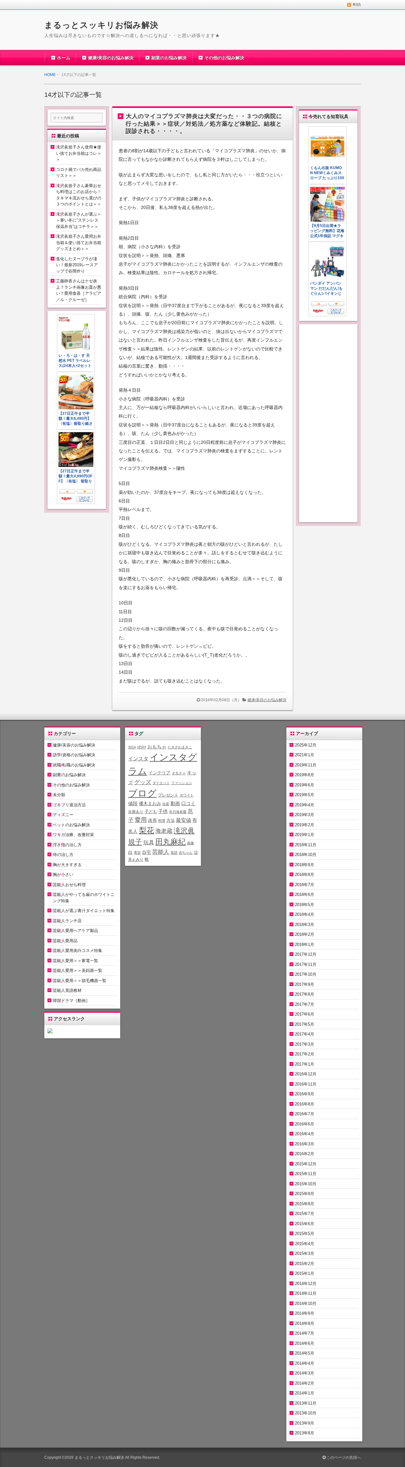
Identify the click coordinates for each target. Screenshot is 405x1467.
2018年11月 (305, 844)
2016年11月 (305, 1084)
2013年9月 (304, 1423)
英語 (174, 852)
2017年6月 (304, 1014)
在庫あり (135, 811)
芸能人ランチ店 (67, 920)
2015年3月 (304, 1253)
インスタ (138, 758)
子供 (163, 811)
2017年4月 (304, 1034)
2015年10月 (305, 1183)
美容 (137, 852)
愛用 (141, 819)
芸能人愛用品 (65, 940)
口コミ (188, 803)
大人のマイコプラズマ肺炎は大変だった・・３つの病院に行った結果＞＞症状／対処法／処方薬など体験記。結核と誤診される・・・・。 (204, 123)
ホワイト (187, 795)
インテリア (159, 772)
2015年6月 (304, 1223)
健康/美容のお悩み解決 (111, 57)
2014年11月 (305, 1293)
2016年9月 (304, 1094)
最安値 (183, 820)
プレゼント (168, 795)
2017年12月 (305, 954)
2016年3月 (304, 1144)
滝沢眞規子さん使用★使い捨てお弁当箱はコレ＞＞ (78, 153)
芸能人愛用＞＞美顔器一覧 (77, 970)
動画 (175, 803)
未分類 (59, 794)
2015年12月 (305, 1164)
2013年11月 (305, 1403)
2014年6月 (304, 1343)
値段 (133, 803)
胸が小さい (63, 874)
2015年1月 (304, 1273)
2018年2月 (304, 934)
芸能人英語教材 (67, 990)
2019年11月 (305, 765)
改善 (152, 820)
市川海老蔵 (177, 812)
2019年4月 (304, 805)
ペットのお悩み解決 (71, 824)
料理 (161, 820)
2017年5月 (304, 1024)
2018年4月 (304, 914)
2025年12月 (305, 745)
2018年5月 (304, 904)
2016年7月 (304, 1113)
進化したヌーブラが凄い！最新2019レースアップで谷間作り (77, 265)
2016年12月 (305, 1074)
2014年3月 (304, 1373)
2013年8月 (304, 1433)
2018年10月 (305, 854)
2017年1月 (304, 1064)
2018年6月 (304, 894)
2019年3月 (304, 814)
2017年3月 (304, 1044)
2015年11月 (305, 1173)
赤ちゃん (186, 852)
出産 (165, 804)
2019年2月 (304, 824)
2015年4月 (304, 1243)
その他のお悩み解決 (224, 57)
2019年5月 (304, 794)
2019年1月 (304, 834)
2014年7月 (304, 1333)
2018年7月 (304, 884)
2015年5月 (304, 1233)
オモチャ (179, 773)
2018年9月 (304, 864)
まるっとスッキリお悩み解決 (101, 25)
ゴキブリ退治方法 (69, 805)
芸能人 (160, 852)
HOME (50, 74)
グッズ (142, 782)
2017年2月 (304, 1054)
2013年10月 (305, 1413)
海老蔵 (163, 831)
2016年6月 (304, 1124)
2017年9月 (304, 984)
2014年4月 (304, 1363)
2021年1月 (304, 754)
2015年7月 (304, 1213)
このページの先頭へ (343, 1457)
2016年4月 (304, 1133)
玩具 (148, 843)
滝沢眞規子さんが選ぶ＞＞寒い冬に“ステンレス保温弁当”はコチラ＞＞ (78, 220)
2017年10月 (305, 974)
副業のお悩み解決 (169, 57)
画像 (190, 843)
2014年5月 (304, 1353)
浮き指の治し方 (67, 844)
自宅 (146, 852)
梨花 (146, 830)
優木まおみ (150, 803)
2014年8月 (304, 1323)
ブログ (142, 793)
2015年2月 (304, 1263)
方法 (170, 820)
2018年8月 (304, 874)
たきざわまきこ (180, 747)
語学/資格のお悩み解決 (74, 754)
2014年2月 (304, 1383)
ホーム (63, 57)
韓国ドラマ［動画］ (71, 1000)
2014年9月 (304, 1313)
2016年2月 (304, 1153)
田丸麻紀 (170, 841)
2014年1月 (304, 1393)
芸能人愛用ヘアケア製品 (75, 930)
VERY (141, 747)
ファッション (181, 783)
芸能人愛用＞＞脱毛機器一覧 (79, 980)
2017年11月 (305, 964)
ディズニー (63, 814)
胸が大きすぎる (67, 864)
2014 (132, 747)
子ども (151, 811)
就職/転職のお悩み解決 (74, 765)
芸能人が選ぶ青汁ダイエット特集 (84, 910)
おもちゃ (156, 746)
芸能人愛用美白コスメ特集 (77, 950)
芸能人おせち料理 (69, 884)
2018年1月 (304, 944)
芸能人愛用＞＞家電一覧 (75, 960)
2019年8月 (304, 774)
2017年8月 (304, 994)
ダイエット (161, 783)
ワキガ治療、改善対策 (73, 834)
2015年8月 (304, 1203)
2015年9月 (304, 1193)
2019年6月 (304, 785)
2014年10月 (305, 1303)
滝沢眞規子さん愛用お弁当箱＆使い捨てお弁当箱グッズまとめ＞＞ (78, 242)
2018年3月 (304, 924)
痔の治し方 (63, 854)
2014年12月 (305, 1283)
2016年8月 (304, 1104)
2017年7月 (304, 1004)
